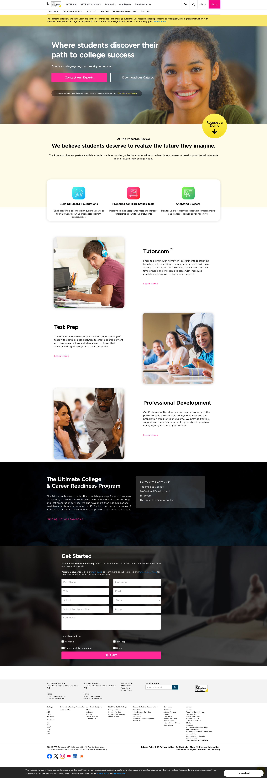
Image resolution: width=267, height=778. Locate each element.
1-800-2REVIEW (62, 686)
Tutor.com (69, 642)
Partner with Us (192, 719)
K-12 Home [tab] (53, 11)
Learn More (150, 283)
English (89, 714)
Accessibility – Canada (195, 736)
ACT (48, 712)
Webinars (167, 710)
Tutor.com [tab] (91, 11)
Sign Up (214, 4)
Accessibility (191, 734)
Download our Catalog (138, 77)
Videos (166, 714)
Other (119, 648)
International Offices (172, 723)
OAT (48, 734)
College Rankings (115, 710)
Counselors (168, 725)
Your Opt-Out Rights (186, 749)
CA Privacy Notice (165, 747)
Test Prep (121, 642)
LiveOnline (168, 716)
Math (88, 710)
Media (188, 723)
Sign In (203, 4)
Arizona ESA (65, 710)
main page (97, 572)
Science (89, 712)
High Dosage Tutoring (142, 712)
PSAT (49, 714)
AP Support (91, 719)
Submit (111, 655)
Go (175, 687)
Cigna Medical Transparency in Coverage (197, 739)
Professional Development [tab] (125, 11)
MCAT (49, 729)
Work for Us (191, 714)
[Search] (193, 4)
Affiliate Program (193, 716)
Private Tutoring (170, 719)
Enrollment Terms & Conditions (199, 732)
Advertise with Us (193, 721)
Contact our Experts (79, 77)
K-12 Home (137, 710)
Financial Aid (113, 716)
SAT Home (71, 4)
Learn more (160, 21)
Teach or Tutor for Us (195, 712)
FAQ (48, 688)
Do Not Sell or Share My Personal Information (197, 747)
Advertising (125, 688)
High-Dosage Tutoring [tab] (72, 11)
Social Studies (92, 716)
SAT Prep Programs (91, 4)
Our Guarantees (192, 729)
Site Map (216, 749)
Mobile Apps (169, 721)
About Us (137, 721)
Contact (189, 725)
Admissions (125, 4)
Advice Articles (170, 712)
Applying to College (116, 714)
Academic (110, 4)
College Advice (114, 712)
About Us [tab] (145, 11)
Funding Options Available (64, 519)
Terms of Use (119, 773)
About (188, 710)
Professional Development (78, 648)
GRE (48, 723)
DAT (48, 731)
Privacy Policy (103, 773)
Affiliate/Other (127, 690)
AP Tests (50, 716)
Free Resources (143, 4)
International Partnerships (197, 727)
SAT (48, 710)
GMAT (49, 725)
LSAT (49, 727)
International (126, 686)
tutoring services (148, 572)
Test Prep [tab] (104, 11)
